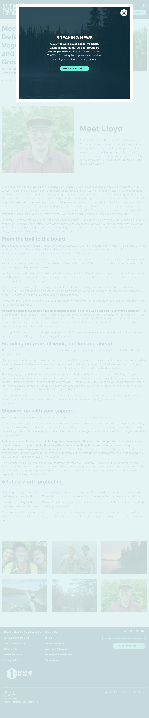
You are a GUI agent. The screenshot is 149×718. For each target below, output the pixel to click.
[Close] (123, 12)
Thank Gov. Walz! (74, 68)
